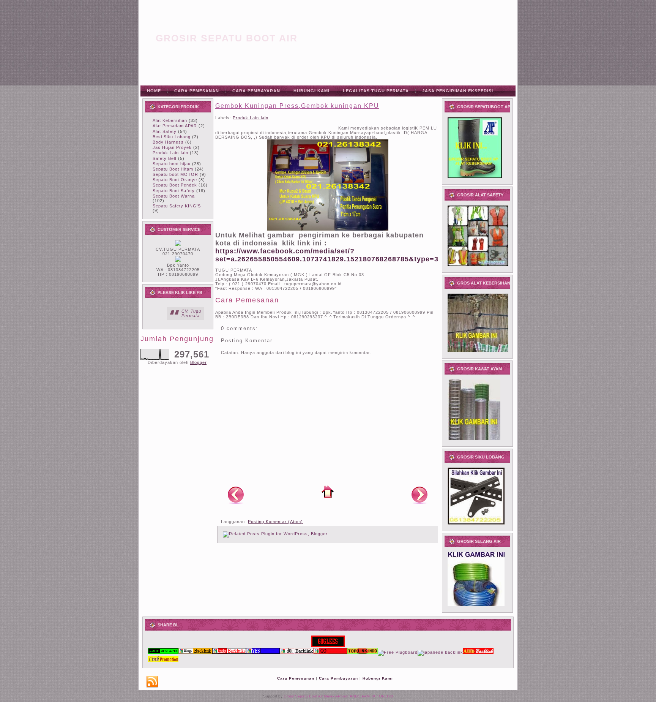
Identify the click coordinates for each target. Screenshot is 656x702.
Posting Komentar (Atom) (275, 521)
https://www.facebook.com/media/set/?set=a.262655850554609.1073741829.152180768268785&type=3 (326, 255)
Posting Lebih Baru (236, 494)
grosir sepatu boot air (227, 38)
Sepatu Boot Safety (174, 190)
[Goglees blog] (328, 646)
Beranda (328, 491)
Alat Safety (165, 131)
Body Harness (168, 142)
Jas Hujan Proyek (172, 147)
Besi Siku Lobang (172, 136)
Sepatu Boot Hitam (173, 169)
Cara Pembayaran (338, 678)
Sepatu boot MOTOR (175, 174)
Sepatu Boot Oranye (175, 179)
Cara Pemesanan (295, 678)
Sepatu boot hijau (172, 163)
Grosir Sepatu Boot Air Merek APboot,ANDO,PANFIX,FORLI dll (338, 696)
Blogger (198, 362)
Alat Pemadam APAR (175, 125)
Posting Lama (419, 494)
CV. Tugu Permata (191, 313)
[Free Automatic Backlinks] (163, 652)
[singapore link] (163, 660)
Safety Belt (165, 158)
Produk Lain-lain (170, 152)
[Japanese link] (440, 652)
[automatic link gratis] (478, 652)
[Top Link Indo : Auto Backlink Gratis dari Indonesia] (362, 652)
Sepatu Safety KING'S (177, 206)
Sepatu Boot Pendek (175, 185)
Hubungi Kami (378, 678)
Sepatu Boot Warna (174, 196)
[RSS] (152, 682)
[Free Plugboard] (398, 652)
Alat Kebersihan (170, 120)
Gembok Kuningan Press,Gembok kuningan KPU (297, 106)
